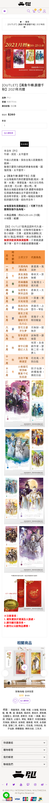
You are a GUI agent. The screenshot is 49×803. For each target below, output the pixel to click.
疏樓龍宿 (19, 728)
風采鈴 (27, 713)
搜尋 (27, 22)
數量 (4, 121)
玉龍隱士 (7, 716)
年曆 (28, 710)
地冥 (36, 722)
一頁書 (37, 716)
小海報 (35, 710)
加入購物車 (8, 133)
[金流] (24, 799)
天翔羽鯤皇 (40, 719)
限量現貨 (15, 710)
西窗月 (9, 719)
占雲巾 (17, 719)
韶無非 (14, 722)
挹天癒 (16, 716)
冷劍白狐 (38, 725)
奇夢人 (21, 725)
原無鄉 (43, 713)
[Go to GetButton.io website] (6, 800)
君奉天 (24, 716)
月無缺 (6, 722)
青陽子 (30, 719)
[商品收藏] (15, 700)
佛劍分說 (29, 728)
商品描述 (24, 144)
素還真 (19, 713)
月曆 (23, 710)
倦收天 (35, 713)
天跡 (30, 716)
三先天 (38, 728)
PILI (9, 97)
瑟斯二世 (12, 725)
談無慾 (21, 722)
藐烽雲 (29, 722)
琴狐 (24, 719)
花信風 (29, 725)
